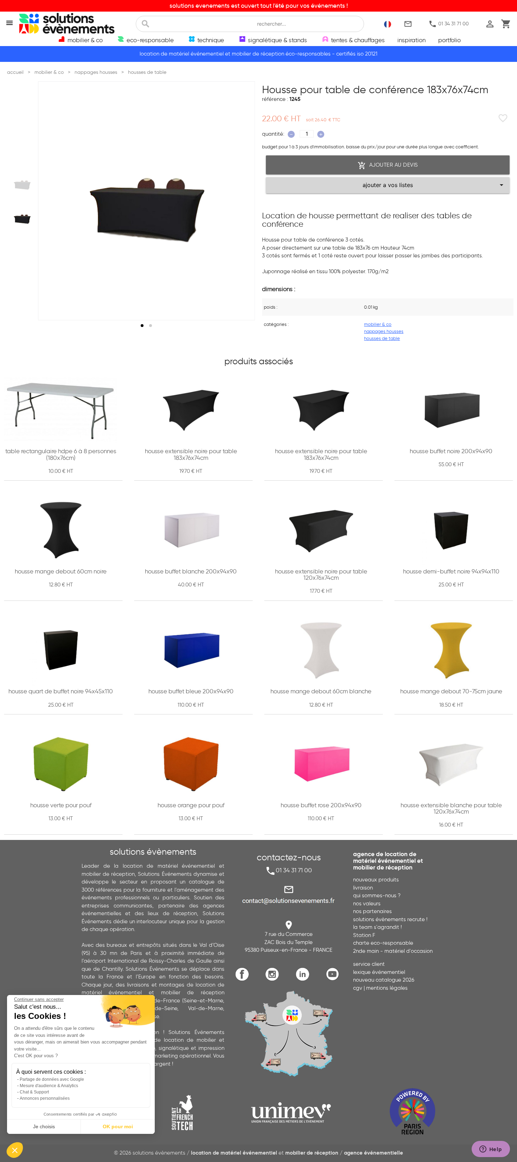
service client (369, 964)
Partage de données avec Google (52, 1079)
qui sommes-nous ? (377, 895)
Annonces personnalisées (45, 1098)
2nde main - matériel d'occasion (393, 951)
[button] (14, 1150)
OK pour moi (118, 1126)
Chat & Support (34, 1092)
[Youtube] (334, 980)
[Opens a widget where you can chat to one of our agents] (490, 1149)
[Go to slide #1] (22, 183)
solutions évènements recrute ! (390, 919)
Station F (364, 935)
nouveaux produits (376, 880)
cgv (357, 988)
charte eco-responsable (383, 943)
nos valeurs (367, 903)
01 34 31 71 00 (448, 24)
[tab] (142, 325)
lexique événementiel (379, 972)
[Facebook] (243, 980)
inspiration (411, 40)
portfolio (449, 40)
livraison (363, 888)
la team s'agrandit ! (377, 927)
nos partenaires (372, 911)
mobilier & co (377, 324)
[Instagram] (273, 980)
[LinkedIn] (304, 980)
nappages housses (383, 331)
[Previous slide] (50, 200)
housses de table (382, 338)
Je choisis (44, 1126)
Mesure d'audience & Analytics (49, 1085)
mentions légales (387, 988)
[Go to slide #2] (22, 218)
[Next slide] (243, 200)
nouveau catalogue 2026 (383, 980)
